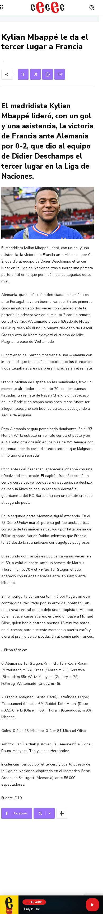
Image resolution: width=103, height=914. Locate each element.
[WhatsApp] (47, 74)
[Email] (59, 74)
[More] (61, 813)
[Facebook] (23, 74)
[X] (35, 74)
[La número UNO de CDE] (47, 7)
